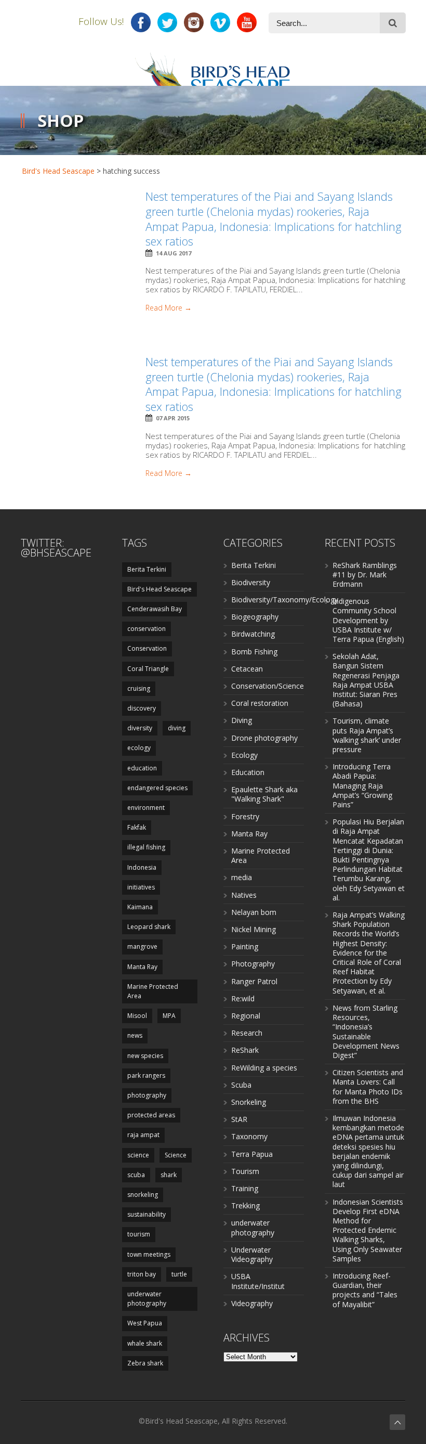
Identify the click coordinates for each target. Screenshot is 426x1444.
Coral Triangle (148, 668)
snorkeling (142, 1194)
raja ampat (143, 1134)
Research (246, 1033)
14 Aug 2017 (173, 253)
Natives (244, 895)
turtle (179, 1274)
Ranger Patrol (254, 981)
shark (169, 1174)
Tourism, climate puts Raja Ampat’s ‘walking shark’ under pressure (366, 735)
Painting (244, 946)
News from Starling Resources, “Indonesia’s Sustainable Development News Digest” (366, 1031)
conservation (146, 628)
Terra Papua (252, 1154)
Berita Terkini (146, 569)
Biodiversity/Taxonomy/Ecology (284, 599)
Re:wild (243, 998)
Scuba (241, 1085)
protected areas (151, 1115)
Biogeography (254, 617)
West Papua (144, 1323)
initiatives (141, 887)
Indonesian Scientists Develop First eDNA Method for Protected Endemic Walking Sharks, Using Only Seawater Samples (367, 1230)
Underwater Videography (252, 1254)
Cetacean (247, 669)
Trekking (245, 1205)
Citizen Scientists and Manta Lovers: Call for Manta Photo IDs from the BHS (367, 1086)
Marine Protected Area (152, 991)
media (241, 877)
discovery (141, 708)
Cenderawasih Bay (154, 608)
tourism (138, 1234)
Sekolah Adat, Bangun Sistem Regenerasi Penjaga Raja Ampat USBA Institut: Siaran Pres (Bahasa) (366, 679)
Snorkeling (248, 1102)
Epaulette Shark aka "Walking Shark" (264, 794)
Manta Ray (142, 966)
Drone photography (264, 738)
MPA (169, 1015)
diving (176, 728)
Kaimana (140, 906)
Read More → (168, 308)
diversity (139, 728)
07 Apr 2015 (173, 418)
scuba (136, 1174)
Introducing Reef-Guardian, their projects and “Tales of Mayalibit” (364, 1290)
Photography (253, 964)
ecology (139, 747)
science (138, 1155)
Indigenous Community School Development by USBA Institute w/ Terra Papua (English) (368, 620)
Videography (252, 1303)
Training (244, 1188)
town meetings (148, 1254)
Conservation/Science (267, 686)
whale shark (144, 1343)
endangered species (157, 787)
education (142, 768)
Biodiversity (250, 582)
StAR (239, 1119)
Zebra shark (145, 1363)
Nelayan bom (253, 912)
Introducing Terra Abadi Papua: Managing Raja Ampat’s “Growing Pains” (362, 785)
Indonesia (141, 867)
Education (247, 772)
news (134, 1035)
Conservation (147, 648)
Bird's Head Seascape (58, 171)
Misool (137, 1015)
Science (176, 1155)
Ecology (244, 755)
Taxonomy (249, 1136)
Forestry (245, 816)
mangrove (142, 946)
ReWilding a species (264, 1068)
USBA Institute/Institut (258, 1281)
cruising (138, 688)
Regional (245, 1016)
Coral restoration (259, 703)
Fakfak (136, 827)
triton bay (141, 1274)
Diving (241, 720)
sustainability (146, 1214)
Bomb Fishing (254, 651)
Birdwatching (253, 634)
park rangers (146, 1075)
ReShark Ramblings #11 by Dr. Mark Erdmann (364, 574)
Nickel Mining (253, 929)
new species (145, 1055)
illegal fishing (146, 847)
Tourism (245, 1171)
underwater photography (146, 1299)
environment (146, 807)
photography (146, 1095)
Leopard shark (148, 926)
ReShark (245, 1050)
